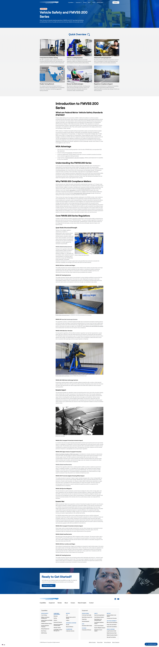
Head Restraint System (99, 617)
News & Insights (100, 2)
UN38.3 (67, 620)
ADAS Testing (44, 632)
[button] (71, 2)
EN (4, 644)
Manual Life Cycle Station (112, 622)
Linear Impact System (99, 625)
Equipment (52, 602)
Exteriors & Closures (58, 622)
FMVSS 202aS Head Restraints (64, 464)
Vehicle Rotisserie (85, 621)
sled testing (72, 190)
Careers (93, 2)
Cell (67, 615)
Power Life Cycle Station (112, 624)
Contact (91, 602)
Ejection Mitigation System (99, 627)
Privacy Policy (100, 642)
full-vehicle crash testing (84, 188)
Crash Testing (44, 615)
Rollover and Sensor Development (45, 618)
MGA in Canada (92, 642)
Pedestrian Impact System (98, 630)
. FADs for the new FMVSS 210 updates (94, 326)
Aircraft (67, 624)
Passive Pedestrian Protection (45, 626)
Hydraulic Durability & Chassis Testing (58, 625)
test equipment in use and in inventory (75, 157)
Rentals (84, 2)
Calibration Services (70, 630)
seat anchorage (86, 193)
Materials (56, 616)
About (89, 2)
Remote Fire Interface (111, 637)
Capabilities (43, 602)
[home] (49, 2)
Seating (55, 618)
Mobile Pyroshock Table (111, 633)
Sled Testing (43, 630)
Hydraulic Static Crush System (111, 616)
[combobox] (3, 645)
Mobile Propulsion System (112, 635)
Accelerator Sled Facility (87, 625)
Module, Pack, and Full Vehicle (70, 618)
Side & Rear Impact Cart (87, 617)
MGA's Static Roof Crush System (62, 375)
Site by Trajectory (115, 642)
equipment (69, 152)
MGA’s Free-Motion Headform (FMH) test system (67, 454)
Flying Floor (84, 619)
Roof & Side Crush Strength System (98, 620)
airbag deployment (78, 193)
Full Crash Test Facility (86, 615)
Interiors (55, 620)
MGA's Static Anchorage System (62, 315)
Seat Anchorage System (99, 615)
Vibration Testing (57, 627)
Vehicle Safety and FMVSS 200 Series (46, 621)
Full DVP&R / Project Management (58, 630)
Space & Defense (69, 626)
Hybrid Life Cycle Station (112, 626)
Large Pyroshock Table (111, 630)
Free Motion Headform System (99, 623)
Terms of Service (107, 642)
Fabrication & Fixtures (86, 629)
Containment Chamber (112, 618)
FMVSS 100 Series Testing (46, 623)
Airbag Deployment (45, 628)
